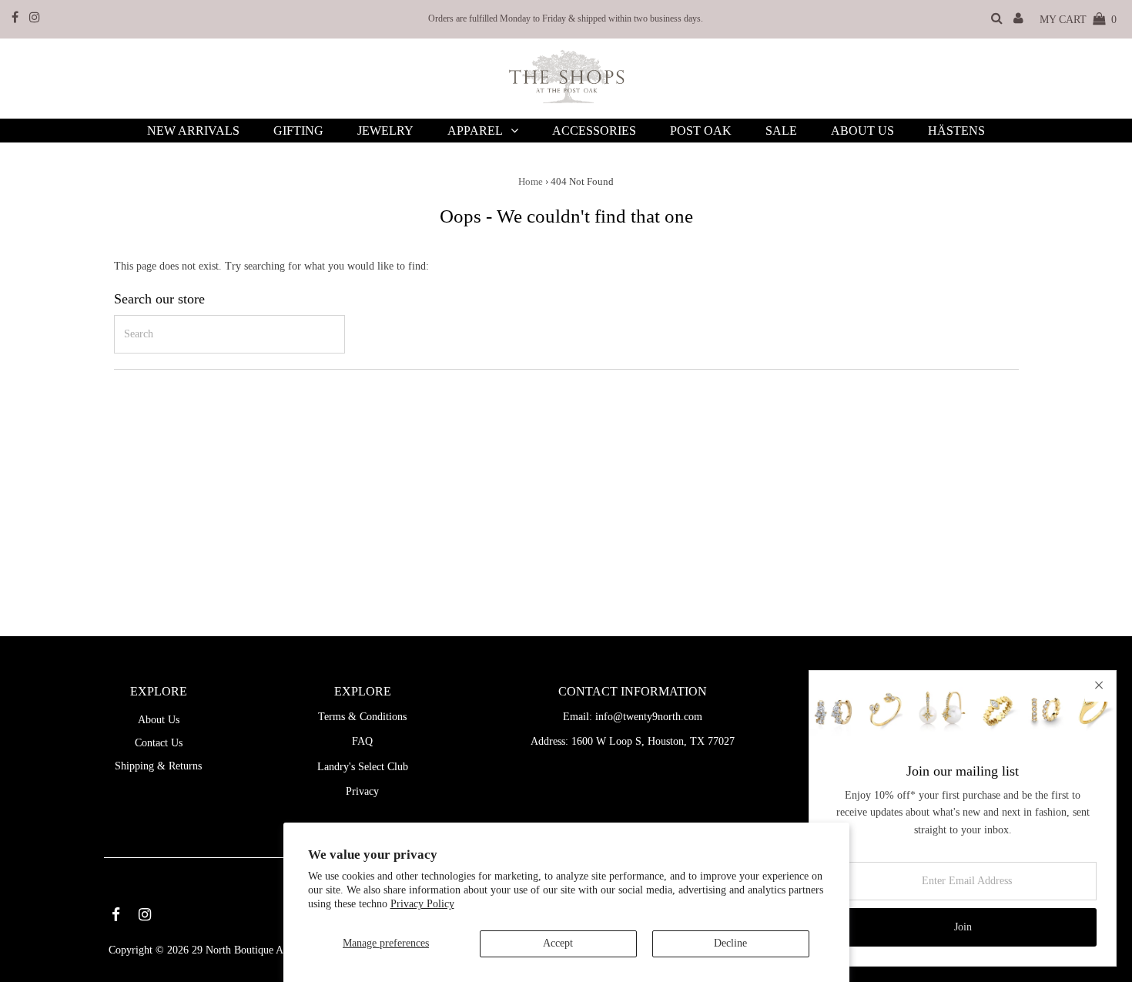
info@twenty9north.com (648, 716)
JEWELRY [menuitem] (385, 130)
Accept (558, 943)
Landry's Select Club (362, 767)
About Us (158, 720)
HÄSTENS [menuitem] (956, 130)
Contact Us (159, 743)
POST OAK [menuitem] (701, 130)
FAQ (362, 741)
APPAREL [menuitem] (475, 130)
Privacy (362, 791)
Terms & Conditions (362, 716)
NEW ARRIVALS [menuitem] (193, 130)
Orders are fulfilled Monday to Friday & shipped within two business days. (565, 18)
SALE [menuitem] (781, 130)
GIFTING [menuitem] (298, 130)
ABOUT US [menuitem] (862, 130)
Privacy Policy (422, 904)
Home (530, 181)
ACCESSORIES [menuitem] (594, 130)
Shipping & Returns (158, 766)
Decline (730, 943)
